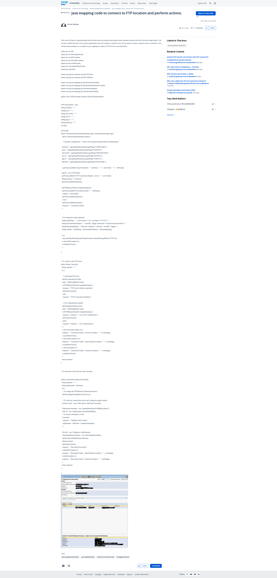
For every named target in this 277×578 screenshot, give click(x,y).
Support (130, 574)
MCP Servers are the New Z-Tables (180, 74)
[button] (207, 28)
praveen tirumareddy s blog (105, 557)
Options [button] (197, 17)
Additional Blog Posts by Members (100, 8)
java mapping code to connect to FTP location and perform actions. (126, 13)
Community (74, 3)
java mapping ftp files (87, 557)
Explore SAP (202, 3)
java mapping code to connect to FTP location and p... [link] (128, 8)
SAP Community (66, 8)
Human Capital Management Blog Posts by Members (188, 83)
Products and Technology (91, 3)
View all (170, 115)
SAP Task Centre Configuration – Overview (183, 67)
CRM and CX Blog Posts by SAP (180, 93)
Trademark (121, 574)
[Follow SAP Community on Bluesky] (191, 574)
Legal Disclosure (109, 574)
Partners (125, 3)
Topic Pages (153, 3)
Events (132, 3)
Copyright (98, 574)
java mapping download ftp (70, 557)
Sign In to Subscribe (205, 13)
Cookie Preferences (141, 574)
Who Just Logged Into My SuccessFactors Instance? (186, 81)
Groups (105, 3)
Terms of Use (88, 574)
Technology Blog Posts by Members (182, 62)
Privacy (79, 574)
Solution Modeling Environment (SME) (181, 90)
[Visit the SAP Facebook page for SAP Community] (187, 574)
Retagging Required (123, 557)
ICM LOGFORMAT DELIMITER (176, 45)
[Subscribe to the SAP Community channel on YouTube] (195, 574)
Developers (115, 3)
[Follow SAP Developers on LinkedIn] (199, 574)
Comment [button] (156, 566)
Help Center (142, 3)
